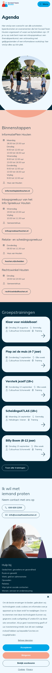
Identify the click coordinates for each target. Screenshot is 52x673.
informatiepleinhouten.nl (17, 191)
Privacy (29, 669)
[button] (48, 597)
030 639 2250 (15, 507)
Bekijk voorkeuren (26, 663)
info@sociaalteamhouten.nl (22, 515)
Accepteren (26, 647)
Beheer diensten (25, 640)
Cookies (21, 669)
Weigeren (26, 655)
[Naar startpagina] (10, 4)
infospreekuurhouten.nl (16, 231)
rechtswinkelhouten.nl (16, 291)
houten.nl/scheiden (14, 261)
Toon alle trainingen (15, 467)
